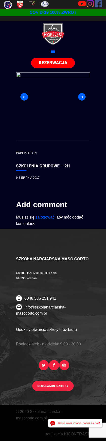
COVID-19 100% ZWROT (53, 12)
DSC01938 (26, 96)
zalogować (44, 217)
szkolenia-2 (84, 96)
